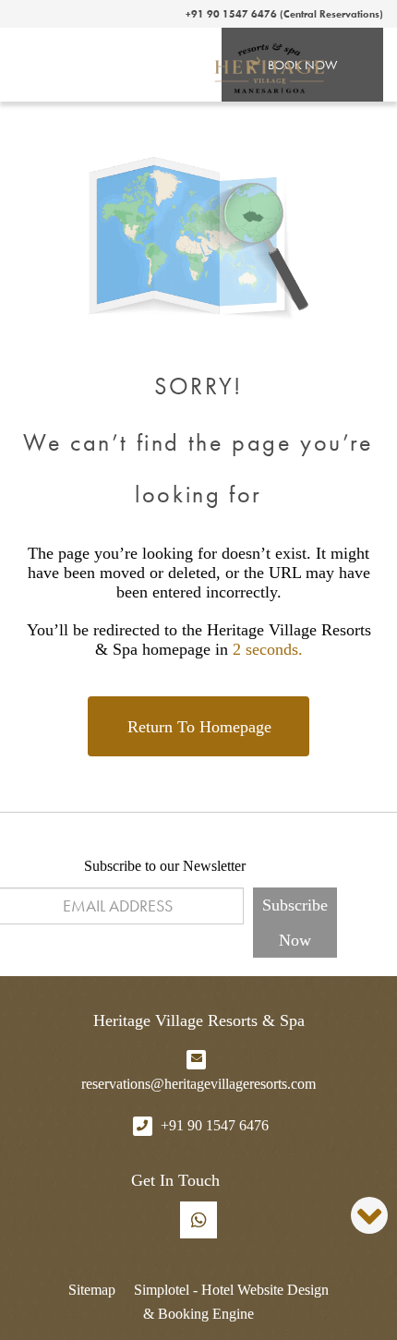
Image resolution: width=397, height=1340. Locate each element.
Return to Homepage (199, 727)
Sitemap (91, 1290)
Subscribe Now (295, 922)
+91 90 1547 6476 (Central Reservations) (284, 13)
